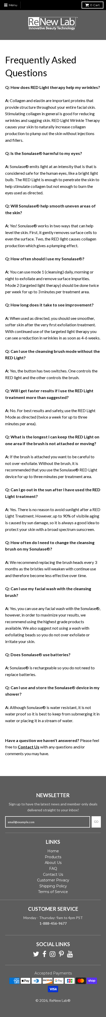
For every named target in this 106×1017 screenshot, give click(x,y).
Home (53, 851)
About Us (53, 862)
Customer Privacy (53, 880)
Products (53, 857)
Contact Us (53, 874)
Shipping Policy (53, 886)
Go (96, 821)
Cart (95, 5)
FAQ (53, 868)
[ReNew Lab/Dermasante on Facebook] (44, 954)
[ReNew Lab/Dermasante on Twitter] (36, 954)
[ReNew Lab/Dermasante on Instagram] (53, 954)
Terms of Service (53, 891)
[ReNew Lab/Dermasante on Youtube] (70, 954)
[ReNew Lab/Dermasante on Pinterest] (61, 954)
